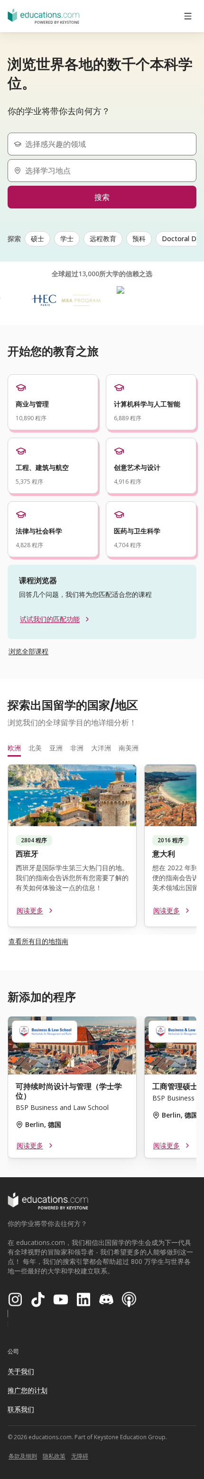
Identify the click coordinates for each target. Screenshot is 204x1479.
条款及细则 (23, 1456)
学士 (67, 238)
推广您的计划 (27, 1390)
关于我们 (21, 1371)
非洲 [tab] (76, 747)
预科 (139, 238)
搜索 (102, 197)
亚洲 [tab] (56, 747)
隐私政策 (54, 1456)
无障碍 (79, 1456)
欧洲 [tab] (14, 747)
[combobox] (105, 144)
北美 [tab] (35, 747)
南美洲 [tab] (129, 747)
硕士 (37, 238)
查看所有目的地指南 (38, 941)
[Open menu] (187, 16)
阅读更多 (30, 910)
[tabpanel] (102, 849)
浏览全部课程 (28, 651)
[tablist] (102, 748)
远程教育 (103, 238)
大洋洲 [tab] (101, 747)
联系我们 (21, 1409)
